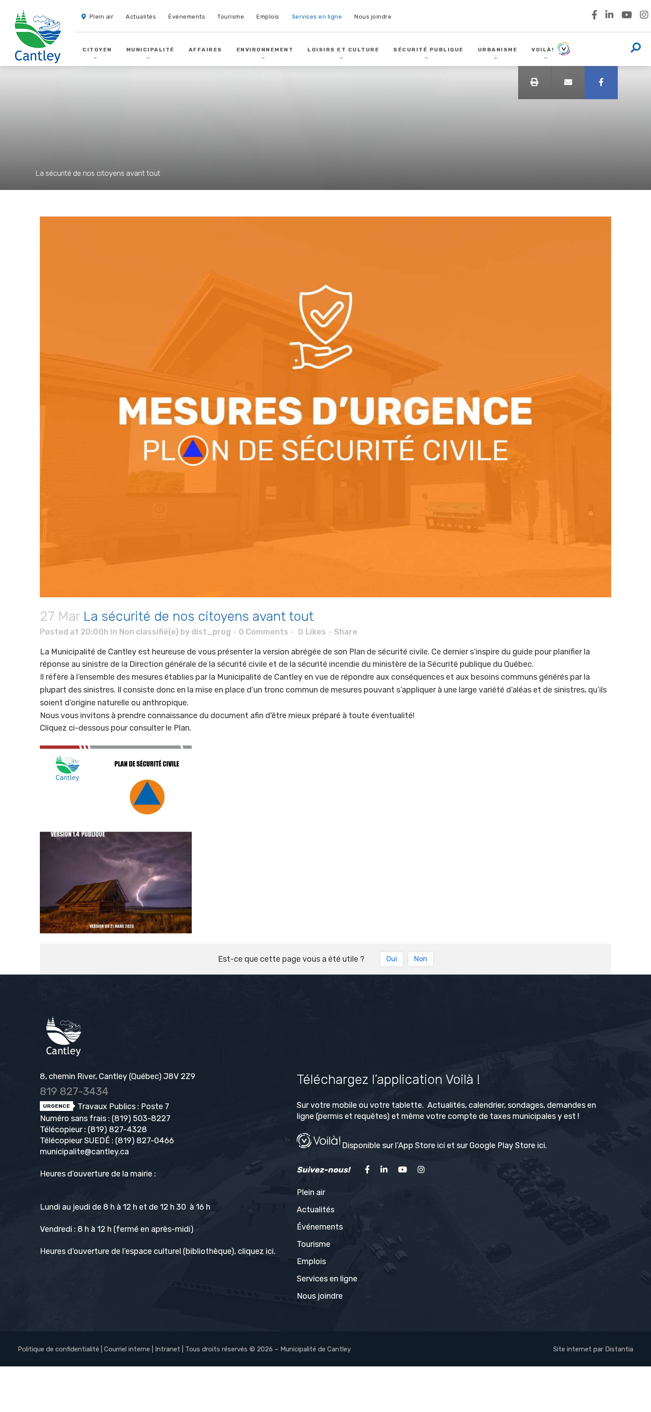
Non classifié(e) (148, 632)
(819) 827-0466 (144, 1140)
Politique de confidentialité (58, 1349)
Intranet (167, 1349)
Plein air (311, 1192)
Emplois (311, 1261)
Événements (320, 1227)
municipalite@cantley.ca (84, 1152)
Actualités (315, 1210)
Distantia (619, 1349)
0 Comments (263, 632)
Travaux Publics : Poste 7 (122, 1106)
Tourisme (313, 1244)
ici (270, 1251)
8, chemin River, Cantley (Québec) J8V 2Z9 (117, 1076)
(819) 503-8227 (141, 1118)
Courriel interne (127, 1349)
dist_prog (211, 632)
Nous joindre (320, 1296)
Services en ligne (327, 1279)
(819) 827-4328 (117, 1129)
